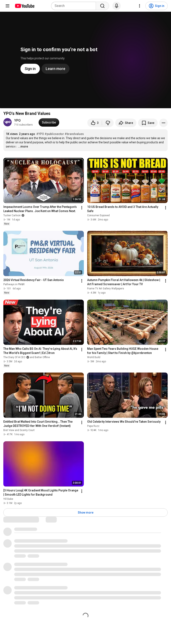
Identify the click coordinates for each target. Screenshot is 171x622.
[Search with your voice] (116, 6)
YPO (17, 120)
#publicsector (54, 134)
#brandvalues (74, 134)
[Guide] (7, 5)
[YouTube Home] (24, 6)
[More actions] (163, 123)
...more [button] (23, 146)
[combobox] (75, 5)
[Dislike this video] (108, 123)
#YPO (40, 134)
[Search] (102, 6)
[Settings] (139, 5)
